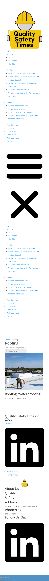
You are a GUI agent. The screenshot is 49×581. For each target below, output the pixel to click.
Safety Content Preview (18, 105)
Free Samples (12, 125)
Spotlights (12, 60)
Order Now (11, 131)
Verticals (10, 128)
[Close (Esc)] (9, 577)
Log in (9, 141)
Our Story (12, 64)
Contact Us (11, 135)
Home (9, 51)
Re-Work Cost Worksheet (18, 90)
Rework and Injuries (16, 109)
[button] (24, 185)
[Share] (6, 577)
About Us (10, 54)
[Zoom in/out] (1, 577)
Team (10, 57)
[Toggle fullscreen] (4, 577)
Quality (10, 70)
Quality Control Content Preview (21, 73)
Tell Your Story (13, 138)
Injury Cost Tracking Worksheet (21, 112)
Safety (9, 102)
